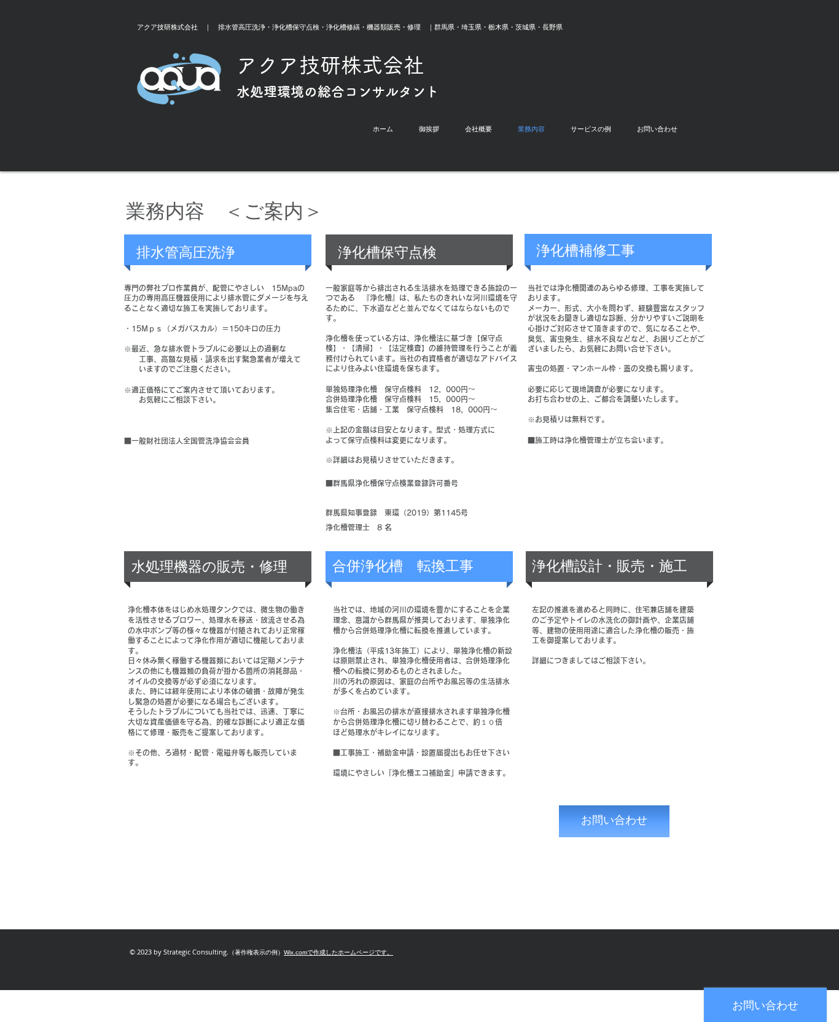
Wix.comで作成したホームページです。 (338, 952)
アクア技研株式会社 (330, 65)
